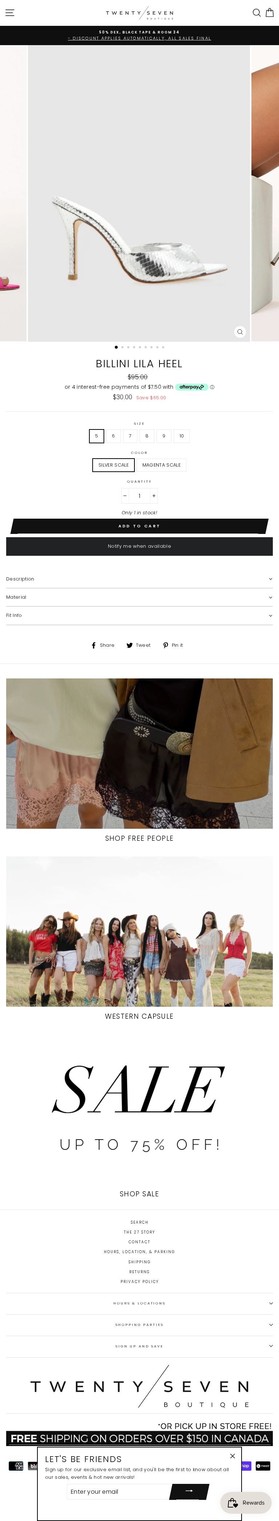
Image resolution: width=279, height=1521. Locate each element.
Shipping (140, 1262)
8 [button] (158, 348)
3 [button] (129, 348)
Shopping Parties (140, 1324)
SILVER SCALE (113, 465)
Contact (139, 1242)
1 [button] (116, 347)
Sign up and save (139, 1346)
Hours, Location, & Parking (139, 1252)
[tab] (139, 579)
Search (140, 1222)
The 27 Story (139, 1232)
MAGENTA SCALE (161, 465)
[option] (139, 32)
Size (139, 423)
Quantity (139, 481)
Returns (139, 1272)
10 (181, 436)
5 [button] (140, 348)
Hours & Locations (139, 1303)
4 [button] (135, 348)
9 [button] (164, 348)
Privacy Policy (140, 1281)
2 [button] (123, 348)
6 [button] (146, 348)
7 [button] (152, 348)
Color (139, 452)
